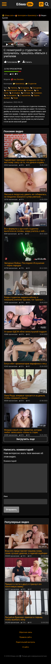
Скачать (28, 62)
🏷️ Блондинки (35, 88)
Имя (6, 496)
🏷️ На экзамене (10, 95)
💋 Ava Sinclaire (17, 79)
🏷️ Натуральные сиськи (13, 90)
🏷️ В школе (28, 90)
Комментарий (10, 461)
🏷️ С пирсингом (23, 95)
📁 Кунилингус (19, 84)
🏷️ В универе (36, 93)
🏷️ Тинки (14, 98)
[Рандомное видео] (41, 4)
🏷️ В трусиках (23, 88)
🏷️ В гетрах (25, 93)
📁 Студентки (30, 84)
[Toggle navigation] (4, 4)
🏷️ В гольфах (14, 93)
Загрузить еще (25, 439)
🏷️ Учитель (12, 88)
